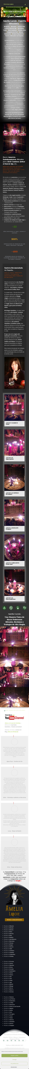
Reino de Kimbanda (13, 732)
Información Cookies (14, 1067)
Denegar (14, 1059)
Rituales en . (9, 947)
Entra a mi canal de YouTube (12, 723)
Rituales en (9, 926)
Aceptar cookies (14, 1055)
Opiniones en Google (10, 172)
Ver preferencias (14, 1063)
